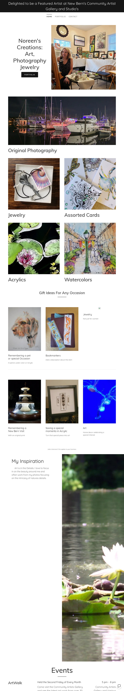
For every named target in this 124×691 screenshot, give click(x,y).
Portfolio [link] (60, 17)
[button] (119, 686)
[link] (29, 68)
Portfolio (29, 75)
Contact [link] (73, 17)
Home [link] (49, 17)
